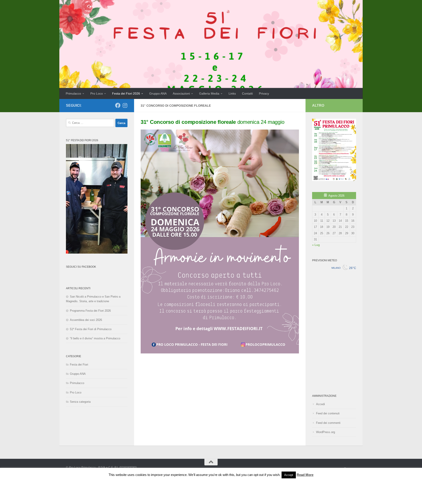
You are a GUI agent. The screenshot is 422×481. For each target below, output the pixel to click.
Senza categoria (80, 401)
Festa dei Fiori (79, 364)
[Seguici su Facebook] (117, 105)
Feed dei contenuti (328, 413)
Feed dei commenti (328, 422)
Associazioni (181, 93)
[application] (96, 199)
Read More (305, 475)
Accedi (320, 404)
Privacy (264, 93)
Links (232, 93)
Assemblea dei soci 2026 (86, 320)
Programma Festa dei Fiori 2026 (90, 310)
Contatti (247, 93)
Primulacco (73, 93)
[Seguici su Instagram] (124, 105)
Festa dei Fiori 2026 (126, 93)
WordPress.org (325, 432)
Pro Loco (96, 93)
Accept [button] (288, 475)
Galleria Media (209, 93)
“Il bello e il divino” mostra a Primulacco (95, 338)
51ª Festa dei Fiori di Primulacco (90, 329)
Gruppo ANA (158, 93)
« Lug (316, 245)
